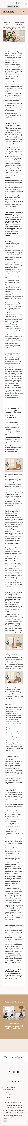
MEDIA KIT (8, 1095)
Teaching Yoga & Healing (14, 29)
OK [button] (5, 1121)
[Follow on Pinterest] (18, 1081)
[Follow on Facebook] (12, 1081)
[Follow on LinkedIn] (15, 1081)
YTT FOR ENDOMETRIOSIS (14, 1105)
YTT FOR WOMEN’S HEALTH (14, 1103)
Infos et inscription (13, 6)
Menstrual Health (20, 27)
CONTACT (8, 1097)
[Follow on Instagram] (9, 1081)
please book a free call (13, 976)
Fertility (13, 27)
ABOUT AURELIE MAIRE (8, 1087)
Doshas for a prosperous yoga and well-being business (14, 1026)
